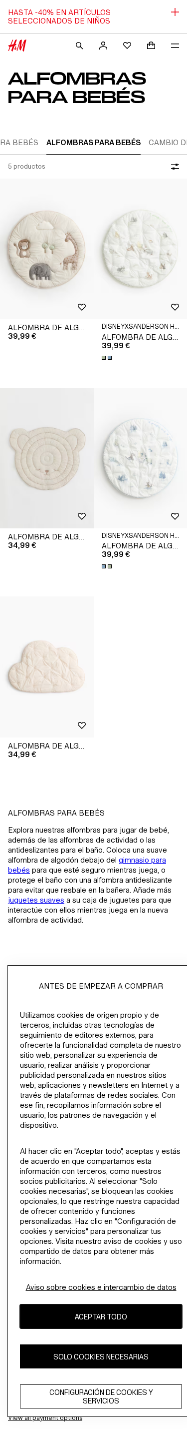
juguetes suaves (36, 900)
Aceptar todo (101, 1316)
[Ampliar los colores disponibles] (108, 358)
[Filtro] (173, 167)
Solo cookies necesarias (101, 1356)
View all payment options (45, 1417)
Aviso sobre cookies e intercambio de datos (101, 1287)
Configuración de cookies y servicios (101, 1396)
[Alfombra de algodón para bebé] (47, 249)
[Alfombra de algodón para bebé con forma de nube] (47, 666)
